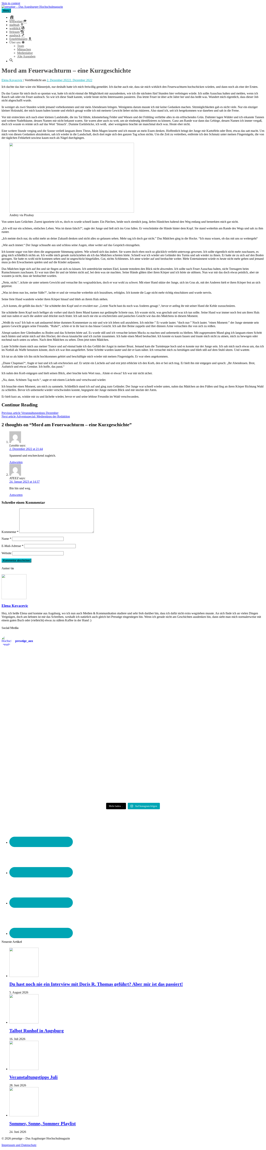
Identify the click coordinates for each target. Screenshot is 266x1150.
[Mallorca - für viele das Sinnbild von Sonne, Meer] (221, 775)
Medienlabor (25, 53)
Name (6, 538)
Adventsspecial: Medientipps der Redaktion (36, 416)
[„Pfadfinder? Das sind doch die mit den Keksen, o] (221, 725)
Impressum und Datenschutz (19, 1145)
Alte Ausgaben (26, 56)
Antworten (16, 462)
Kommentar (10, 532)
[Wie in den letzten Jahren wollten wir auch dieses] (133, 725)
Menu (6, 10)
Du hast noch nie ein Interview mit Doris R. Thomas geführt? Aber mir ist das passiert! (96, 984)
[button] (11, 61)
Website (6, 553)
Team (20, 46)
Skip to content (11, 3)
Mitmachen (24, 49)
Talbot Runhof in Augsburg (36, 1030)
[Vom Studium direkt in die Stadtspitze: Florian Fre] (45, 675)
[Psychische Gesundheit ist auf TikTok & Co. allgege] (133, 775)
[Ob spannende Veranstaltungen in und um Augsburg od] (45, 775)
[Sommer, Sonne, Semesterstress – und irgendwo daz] (221, 675)
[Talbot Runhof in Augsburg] (24, 1022)
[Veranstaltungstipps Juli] (24, 1069)
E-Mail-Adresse (12, 546)
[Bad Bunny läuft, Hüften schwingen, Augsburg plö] (133, 675)
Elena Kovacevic (12, 80)
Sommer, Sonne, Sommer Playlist (42, 1123)
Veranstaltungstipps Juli (33, 1077)
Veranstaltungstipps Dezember (30, 413)
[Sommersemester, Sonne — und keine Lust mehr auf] (45, 725)
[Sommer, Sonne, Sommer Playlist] (24, 1115)
